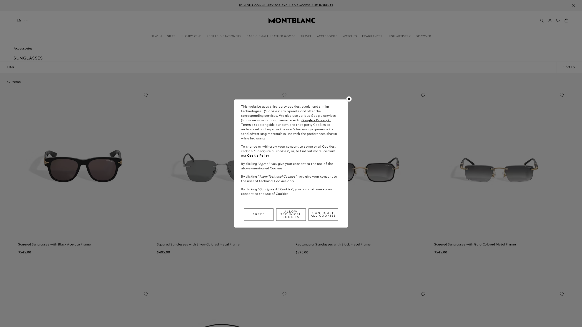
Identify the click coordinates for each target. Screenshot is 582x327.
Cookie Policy (258, 155)
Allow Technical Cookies (291, 215)
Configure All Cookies (323, 214)
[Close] (349, 99)
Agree (259, 214)
